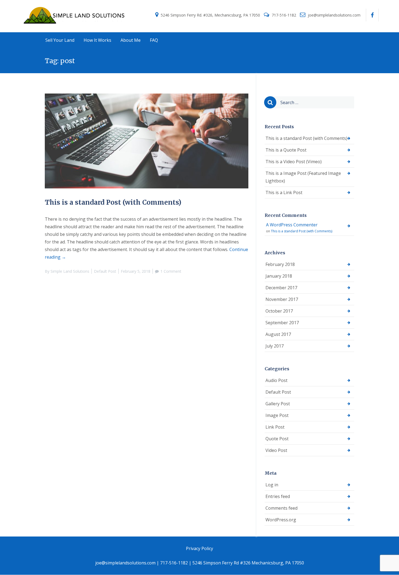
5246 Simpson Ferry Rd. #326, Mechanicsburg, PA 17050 (210, 15)
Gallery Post (277, 404)
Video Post (276, 450)
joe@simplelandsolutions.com (334, 15)
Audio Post (276, 380)
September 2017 (282, 323)
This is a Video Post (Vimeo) (293, 162)
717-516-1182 (284, 15)
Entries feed (277, 496)
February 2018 (280, 264)
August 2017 (278, 334)
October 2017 (279, 311)
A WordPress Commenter (292, 225)
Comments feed (281, 508)
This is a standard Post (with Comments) (113, 202)
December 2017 (281, 288)
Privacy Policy (199, 548)
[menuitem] (60, 40)
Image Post (277, 415)
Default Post (105, 271)
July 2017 (274, 346)
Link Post (274, 427)
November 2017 (281, 299)
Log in (271, 485)
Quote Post (277, 439)
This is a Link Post (283, 192)
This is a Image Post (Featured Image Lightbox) (303, 177)
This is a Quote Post (285, 150)
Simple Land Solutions (69, 271)
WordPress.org (280, 520)
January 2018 (278, 276)
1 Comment (170, 271)
